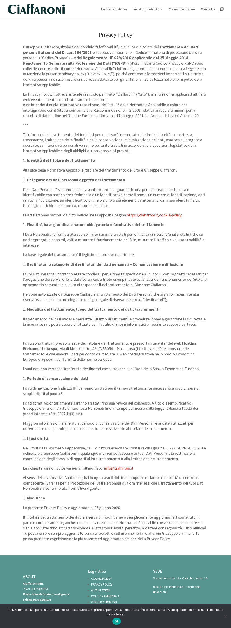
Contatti (208, 9)
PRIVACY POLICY (101, 584)
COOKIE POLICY (101, 578)
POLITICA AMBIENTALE (105, 596)
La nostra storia (114, 9)
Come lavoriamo (182, 9)
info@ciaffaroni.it (118, 468)
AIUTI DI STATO (100, 590)
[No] (225, 616)
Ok (117, 621)
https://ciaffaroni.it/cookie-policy (154, 215)
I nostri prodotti (145, 9)
